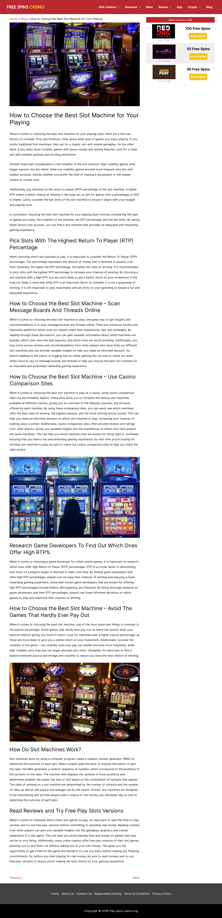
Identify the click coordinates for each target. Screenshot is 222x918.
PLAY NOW (198, 36)
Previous (16, 877)
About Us (68, 893)
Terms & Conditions (137, 893)
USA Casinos (107, 7)
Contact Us (84, 893)
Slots (149, 7)
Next (136, 877)
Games (163, 7)
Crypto (192, 7)
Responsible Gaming (108, 893)
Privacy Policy (161, 893)
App (179, 7)
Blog (209, 7)
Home (55, 893)
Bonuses (131, 7)
